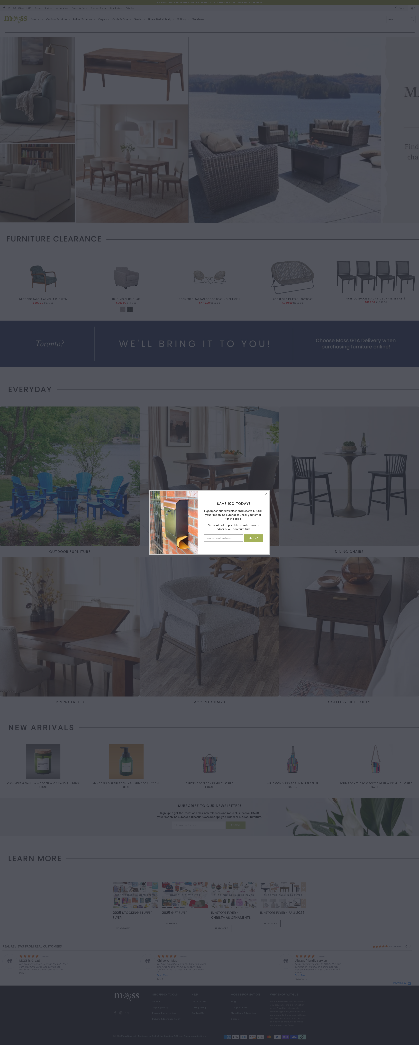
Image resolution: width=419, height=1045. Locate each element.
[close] (266, 494)
